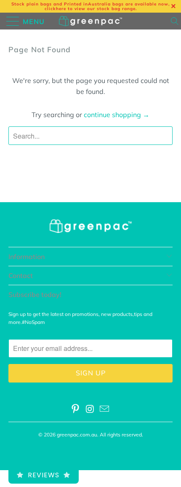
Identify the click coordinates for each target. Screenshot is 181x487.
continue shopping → (116, 114)
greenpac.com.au (77, 434)
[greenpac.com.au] (90, 21)
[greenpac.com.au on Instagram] (90, 409)
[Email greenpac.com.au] (104, 409)
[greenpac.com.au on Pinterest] (75, 409)
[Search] (175, 21)
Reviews (43, 475)
